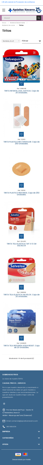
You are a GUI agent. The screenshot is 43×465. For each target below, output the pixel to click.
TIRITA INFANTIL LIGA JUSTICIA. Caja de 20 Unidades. (21, 92)
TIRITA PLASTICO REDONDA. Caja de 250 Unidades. (21, 194)
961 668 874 (11, 426)
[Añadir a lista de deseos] (21, 83)
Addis (28, 459)
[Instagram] (4, 403)
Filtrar (25, 41)
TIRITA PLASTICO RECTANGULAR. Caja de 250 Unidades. (21, 143)
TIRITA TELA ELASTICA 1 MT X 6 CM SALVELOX (21, 245)
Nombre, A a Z (11, 41)
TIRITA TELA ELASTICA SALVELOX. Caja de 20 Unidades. (21, 296)
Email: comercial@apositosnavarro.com (22, 421)
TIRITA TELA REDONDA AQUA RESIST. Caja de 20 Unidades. (21, 347)
